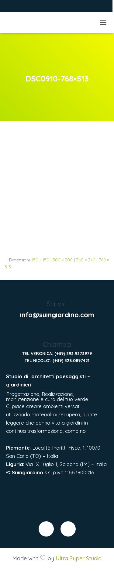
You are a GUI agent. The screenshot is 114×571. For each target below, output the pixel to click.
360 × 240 (85, 260)
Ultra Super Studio (79, 558)
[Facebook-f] (46, 529)
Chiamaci (57, 344)
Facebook (12, 7)
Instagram (20, 7)
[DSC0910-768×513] (57, 194)
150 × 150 (40, 260)
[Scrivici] (57, 291)
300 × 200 (63, 260)
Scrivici (57, 304)
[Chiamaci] (57, 332)
